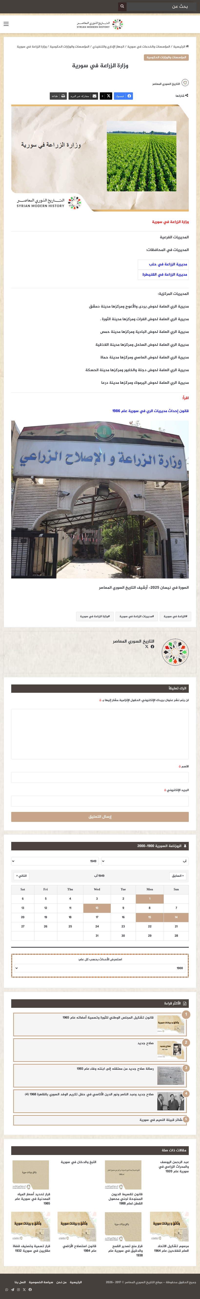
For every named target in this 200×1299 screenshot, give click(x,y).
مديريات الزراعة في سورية (136, 616)
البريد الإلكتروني (176, 790)
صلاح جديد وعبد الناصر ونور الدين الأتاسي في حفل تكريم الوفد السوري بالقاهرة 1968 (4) (89, 1094)
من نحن (61, 1282)
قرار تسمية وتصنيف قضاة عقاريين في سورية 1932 (31, 1248)
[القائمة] (6, 26)
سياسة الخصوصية (41, 1282)
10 (97, 908)
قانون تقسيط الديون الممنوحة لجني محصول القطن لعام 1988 (126, 1199)
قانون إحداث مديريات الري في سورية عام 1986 (150, 411)
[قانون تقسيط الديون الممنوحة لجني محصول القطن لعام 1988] (123, 1175)
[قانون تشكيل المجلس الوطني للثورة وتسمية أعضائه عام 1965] (170, 1024)
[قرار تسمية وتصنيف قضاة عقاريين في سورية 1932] (30, 1226)
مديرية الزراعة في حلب (168, 264)
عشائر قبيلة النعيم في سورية (162, 1120)
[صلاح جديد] (170, 1050)
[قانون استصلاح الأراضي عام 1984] (77, 1226)
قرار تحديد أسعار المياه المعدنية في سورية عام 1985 (32, 1199)
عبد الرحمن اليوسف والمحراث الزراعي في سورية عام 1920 (174, 1166)
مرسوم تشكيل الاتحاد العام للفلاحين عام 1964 (171, 1248)
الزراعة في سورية (175, 616)
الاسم (184, 766)
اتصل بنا (20, 1282)
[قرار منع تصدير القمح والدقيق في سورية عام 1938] (123, 1226)
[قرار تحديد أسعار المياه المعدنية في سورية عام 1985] (30, 1175)
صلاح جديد (146, 1043)
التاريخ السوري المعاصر (166, 84)
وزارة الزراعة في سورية (94, 616)
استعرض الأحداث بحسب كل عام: (100, 959)
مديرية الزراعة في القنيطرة (164, 274)
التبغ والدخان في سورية (78, 1162)
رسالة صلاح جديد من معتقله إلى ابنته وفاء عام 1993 (115, 1069)
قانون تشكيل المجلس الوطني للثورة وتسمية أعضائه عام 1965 (108, 1017)
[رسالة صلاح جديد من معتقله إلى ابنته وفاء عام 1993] (170, 1076)
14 (176, 917)
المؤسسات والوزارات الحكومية (69, 46)
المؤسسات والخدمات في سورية (148, 46)
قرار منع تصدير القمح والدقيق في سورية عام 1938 (125, 1250)
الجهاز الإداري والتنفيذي (108, 46)
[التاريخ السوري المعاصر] (100, 24)
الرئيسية (179, 46)
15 (149, 917)
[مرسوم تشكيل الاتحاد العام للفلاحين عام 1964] (169, 1226)
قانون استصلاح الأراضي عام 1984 (79, 1248)
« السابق (178, 876)
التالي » (21, 876)
